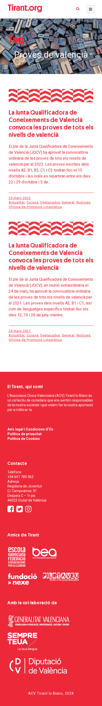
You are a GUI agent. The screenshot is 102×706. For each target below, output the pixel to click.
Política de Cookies (23, 439)
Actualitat (17, 202)
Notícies (83, 202)
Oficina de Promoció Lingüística (35, 207)
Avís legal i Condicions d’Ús (30, 429)
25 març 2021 (20, 331)
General (68, 202)
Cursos (32, 202)
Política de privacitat (24, 434)
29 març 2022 (20, 198)
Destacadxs (50, 202)
